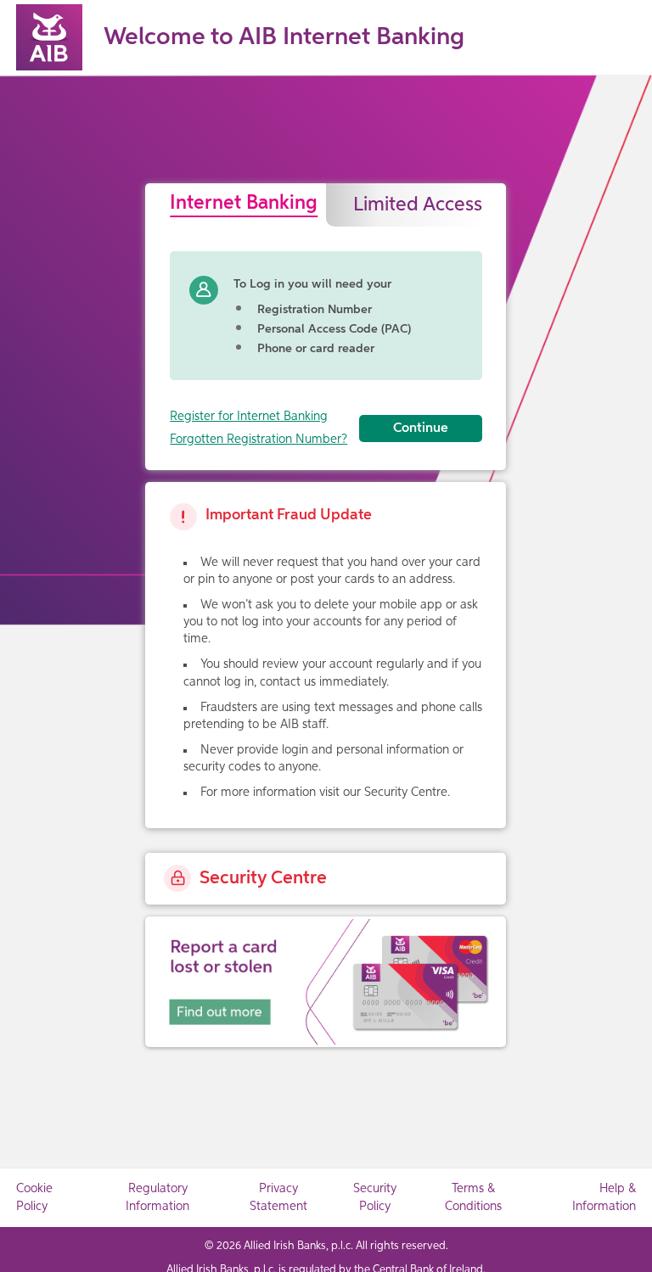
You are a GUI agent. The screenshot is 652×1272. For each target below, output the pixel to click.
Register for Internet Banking (249, 417)
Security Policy (374, 1197)
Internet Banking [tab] (244, 203)
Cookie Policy (34, 1197)
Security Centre (263, 878)
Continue (420, 428)
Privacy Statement (278, 1197)
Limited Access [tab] (417, 205)
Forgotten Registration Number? (258, 439)
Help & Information (604, 1197)
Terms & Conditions (473, 1197)
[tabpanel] (325, 339)
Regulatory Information (157, 1197)
